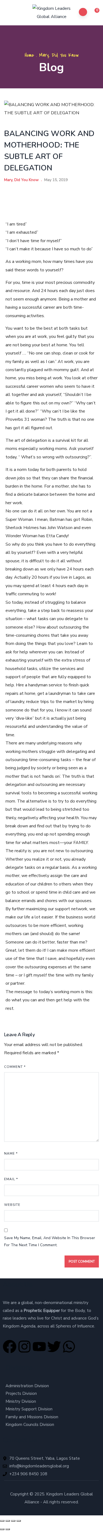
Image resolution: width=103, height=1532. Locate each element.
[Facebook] (9, 1346)
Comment (15, 1067)
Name (11, 1153)
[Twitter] (54, 1346)
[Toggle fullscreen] (7, 1521)
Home (29, 55)
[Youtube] (39, 1346)
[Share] (13, 1521)
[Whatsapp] (69, 1346)
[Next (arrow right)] (7, 1529)
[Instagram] (24, 1346)
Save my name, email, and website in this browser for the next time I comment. (49, 1241)
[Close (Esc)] (18, 1521)
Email (11, 1179)
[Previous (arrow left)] (2, 1529)
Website (12, 1205)
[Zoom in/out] (2, 1521)
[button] (93, 12)
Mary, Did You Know (59, 55)
